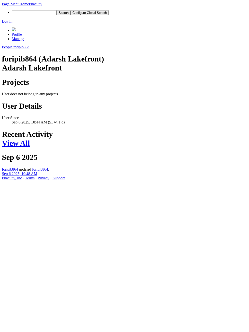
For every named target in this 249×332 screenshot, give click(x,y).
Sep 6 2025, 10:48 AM (19, 174)
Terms (30, 178)
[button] (10, 4)
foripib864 (10, 169)
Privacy (43, 178)
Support (59, 178)
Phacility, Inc (12, 178)
